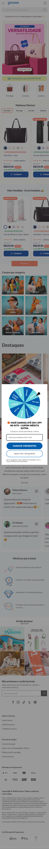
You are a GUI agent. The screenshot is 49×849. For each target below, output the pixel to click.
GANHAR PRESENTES (24, 446)
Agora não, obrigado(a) (24, 453)
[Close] (44, 387)
